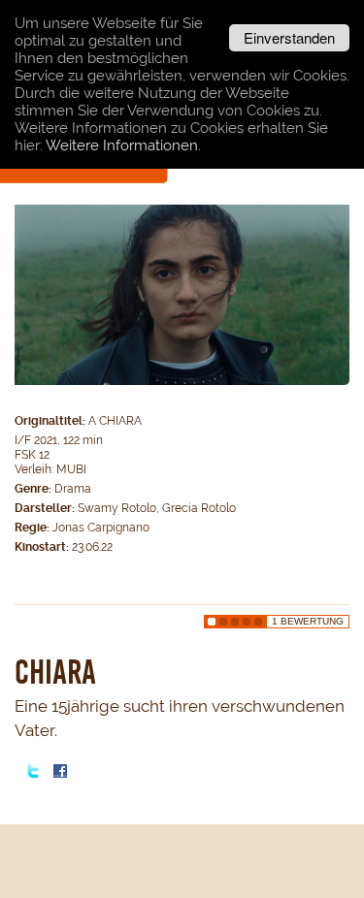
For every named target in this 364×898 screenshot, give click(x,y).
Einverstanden (289, 37)
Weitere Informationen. (123, 145)
